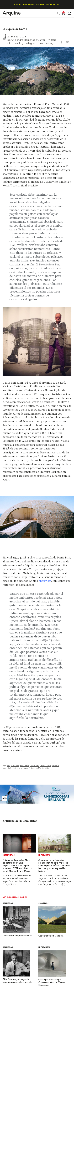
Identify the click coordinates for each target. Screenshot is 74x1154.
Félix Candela (45, 766)
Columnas (8, 903)
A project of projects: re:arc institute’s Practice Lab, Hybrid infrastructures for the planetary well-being (54, 865)
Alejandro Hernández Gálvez (28, 39)
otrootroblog (15, 43)
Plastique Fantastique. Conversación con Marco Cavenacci (51, 982)
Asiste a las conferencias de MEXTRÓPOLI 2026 (37, 5)
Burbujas (15, 766)
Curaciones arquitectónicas (17, 936)
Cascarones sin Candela (51, 936)
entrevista (45, 581)
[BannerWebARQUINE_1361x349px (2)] (37, 802)
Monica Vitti (43, 768)
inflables (55, 766)
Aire (8, 766)
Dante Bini (34, 766)
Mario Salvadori (9, 768)
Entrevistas (9, 855)
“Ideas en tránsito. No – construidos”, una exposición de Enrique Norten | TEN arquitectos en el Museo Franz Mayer (18, 865)
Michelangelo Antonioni (27, 768)
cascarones (24, 766)
